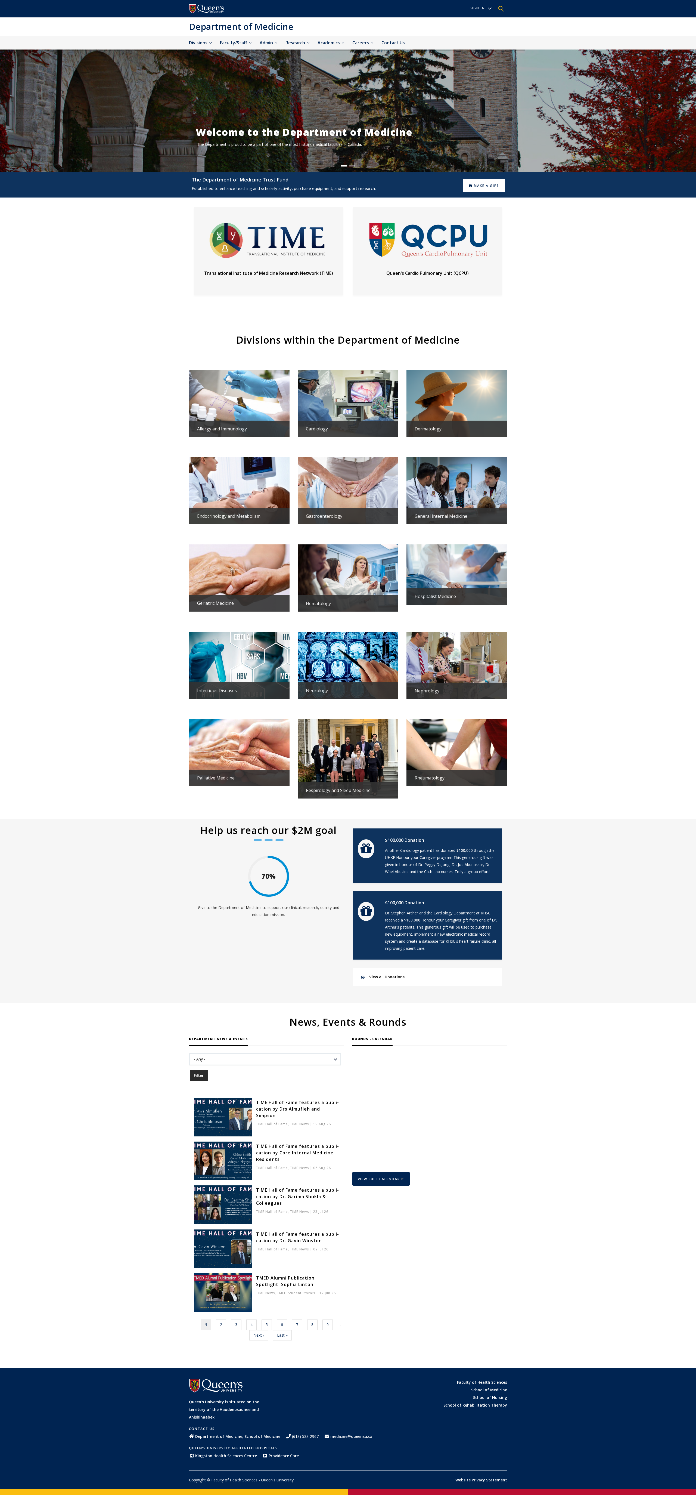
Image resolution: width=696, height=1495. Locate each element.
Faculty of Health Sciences (482, 1382)
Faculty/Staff (234, 43)
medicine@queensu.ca (351, 1436)
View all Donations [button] (387, 976)
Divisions (199, 43)
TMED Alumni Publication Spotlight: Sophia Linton (285, 1281)
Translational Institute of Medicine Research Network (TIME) (268, 273)
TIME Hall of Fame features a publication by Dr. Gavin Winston (297, 1237)
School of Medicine (489, 1389)
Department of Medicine (241, 26)
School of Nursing (490, 1397)
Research (295, 43)
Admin (267, 43)
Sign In (477, 8)
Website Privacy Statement (481, 1479)
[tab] (432, 977)
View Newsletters (433, 158)
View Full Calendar (379, 1179)
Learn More (239, 409)
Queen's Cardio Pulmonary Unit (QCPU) (427, 273)
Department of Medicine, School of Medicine (237, 1436)
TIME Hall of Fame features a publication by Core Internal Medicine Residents (297, 1152)
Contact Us (393, 43)
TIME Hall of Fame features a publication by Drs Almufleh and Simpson (297, 1108)
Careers (361, 43)
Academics (329, 43)
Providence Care (284, 1455)
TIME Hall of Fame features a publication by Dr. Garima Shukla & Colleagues (297, 1196)
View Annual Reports (330, 158)
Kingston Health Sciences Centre (226, 1455)
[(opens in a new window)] (206, 8)
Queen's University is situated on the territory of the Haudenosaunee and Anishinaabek (224, 1409)
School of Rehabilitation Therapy (475, 1405)
